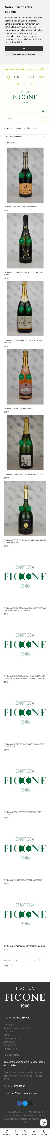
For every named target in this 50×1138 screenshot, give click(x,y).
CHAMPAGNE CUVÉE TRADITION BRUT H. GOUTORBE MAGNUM (23, 341)
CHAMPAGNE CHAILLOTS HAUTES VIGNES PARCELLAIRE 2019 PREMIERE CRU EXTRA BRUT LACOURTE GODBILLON (24, 677)
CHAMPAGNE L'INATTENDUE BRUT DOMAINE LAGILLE (23, 880)
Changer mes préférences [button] (23, 54)
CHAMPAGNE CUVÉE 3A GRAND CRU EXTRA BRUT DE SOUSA (23, 273)
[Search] (41, 118)
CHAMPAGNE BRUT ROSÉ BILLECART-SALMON (20, 206)
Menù (7, 1035)
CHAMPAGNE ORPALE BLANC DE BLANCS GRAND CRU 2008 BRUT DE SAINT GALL (25, 541)
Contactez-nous (12, 1038)
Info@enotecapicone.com (24, 1093)
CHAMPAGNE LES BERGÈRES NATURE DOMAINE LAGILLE (24, 946)
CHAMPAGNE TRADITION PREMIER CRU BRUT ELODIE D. (24, 474)
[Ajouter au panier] (21, 175)
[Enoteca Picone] (25, 97)
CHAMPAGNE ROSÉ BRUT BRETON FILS (18, 408)
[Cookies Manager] (43, 1122)
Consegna (9, 1024)
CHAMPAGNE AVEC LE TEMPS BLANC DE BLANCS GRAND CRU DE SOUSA (24, 745)
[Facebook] (19, 1103)
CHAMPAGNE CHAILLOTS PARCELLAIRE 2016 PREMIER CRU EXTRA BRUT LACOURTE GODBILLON (25, 609)
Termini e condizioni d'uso (17, 1028)
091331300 (19, 1086)
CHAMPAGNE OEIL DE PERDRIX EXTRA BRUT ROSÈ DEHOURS (22, 813)
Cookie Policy (11, 1045)
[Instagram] (30, 1103)
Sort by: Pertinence (13, 137)
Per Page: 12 (11, 143)
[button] (29, 175)
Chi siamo (9, 1031)
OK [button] (23, 49)
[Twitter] (25, 1103)
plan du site (10, 1041)
